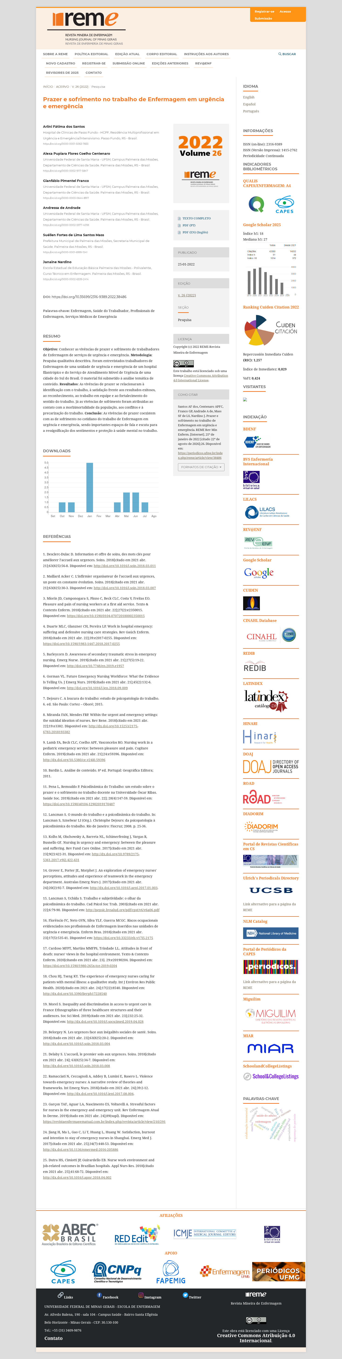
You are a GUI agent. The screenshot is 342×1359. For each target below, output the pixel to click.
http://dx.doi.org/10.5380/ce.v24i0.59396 (74, 760)
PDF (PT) (189, 225)
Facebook (110, 1297)
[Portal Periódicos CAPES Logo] (270, 972)
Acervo (62, 86)
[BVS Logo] (272, 1241)
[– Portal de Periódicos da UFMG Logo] (278, 1279)
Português (251, 111)
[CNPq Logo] (117, 1281)
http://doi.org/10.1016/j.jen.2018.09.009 (97, 688)
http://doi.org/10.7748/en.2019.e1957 (95, 666)
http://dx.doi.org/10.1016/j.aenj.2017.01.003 (124, 888)
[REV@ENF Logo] (258, 548)
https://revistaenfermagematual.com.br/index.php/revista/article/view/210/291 (104, 1121)
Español (249, 104)
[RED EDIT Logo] (137, 1244)
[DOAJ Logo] (271, 772)
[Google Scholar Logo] (258, 579)
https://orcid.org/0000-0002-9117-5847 (65, 170)
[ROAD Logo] (264, 802)
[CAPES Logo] (63, 1281)
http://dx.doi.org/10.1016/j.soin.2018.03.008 (76, 1066)
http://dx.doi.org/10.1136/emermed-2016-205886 (80, 1149)
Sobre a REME (55, 54)
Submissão (263, 18)
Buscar (289, 54)
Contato (94, 72)
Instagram (152, 1297)
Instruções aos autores (206, 54)
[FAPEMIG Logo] (171, 1281)
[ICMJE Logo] (204, 1238)
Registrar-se (94, 63)
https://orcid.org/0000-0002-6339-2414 (66, 279)
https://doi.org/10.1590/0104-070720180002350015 (106, 616)
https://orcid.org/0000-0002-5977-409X (66, 225)
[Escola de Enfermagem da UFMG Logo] (225, 1276)
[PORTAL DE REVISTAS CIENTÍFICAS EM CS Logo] (271, 866)
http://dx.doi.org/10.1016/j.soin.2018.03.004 (76, 1043)
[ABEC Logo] (70, 1245)
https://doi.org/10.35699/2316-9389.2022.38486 (89, 297)
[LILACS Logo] (267, 518)
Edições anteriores (170, 63)
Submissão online (129, 63)
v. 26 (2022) (80, 86)
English (249, 97)
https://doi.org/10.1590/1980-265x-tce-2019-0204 (80, 965)
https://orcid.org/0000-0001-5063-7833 (65, 143)
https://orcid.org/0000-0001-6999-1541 (65, 252)
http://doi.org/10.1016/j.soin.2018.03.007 (125, 588)
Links (68, 1297)
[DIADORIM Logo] (261, 832)
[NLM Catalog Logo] (270, 938)
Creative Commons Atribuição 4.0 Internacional (256, 1338)
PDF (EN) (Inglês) (195, 232)
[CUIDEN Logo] (251, 609)
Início (48, 86)
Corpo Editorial (162, 54)
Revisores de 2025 (62, 72)
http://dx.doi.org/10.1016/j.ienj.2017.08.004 (100, 1093)
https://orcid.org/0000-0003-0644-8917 (66, 197)
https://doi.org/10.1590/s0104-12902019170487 (79, 804)
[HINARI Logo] (259, 742)
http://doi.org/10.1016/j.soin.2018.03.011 (125, 566)
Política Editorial (91, 54)
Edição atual (127, 54)
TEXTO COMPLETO (197, 218)
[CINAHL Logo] (270, 642)
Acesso (285, 11)
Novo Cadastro (60, 63)
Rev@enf (203, 63)
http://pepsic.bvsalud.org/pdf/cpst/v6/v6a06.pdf (122, 910)
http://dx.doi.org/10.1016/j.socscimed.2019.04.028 (105, 1021)
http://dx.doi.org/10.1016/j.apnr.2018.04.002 (77, 1177)
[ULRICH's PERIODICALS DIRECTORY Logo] (271, 895)
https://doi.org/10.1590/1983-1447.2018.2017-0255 (81, 643)
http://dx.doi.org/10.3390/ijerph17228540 (75, 993)
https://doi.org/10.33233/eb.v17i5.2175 (123, 938)
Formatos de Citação (199, 467)
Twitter (195, 1297)
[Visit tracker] (245, 400)
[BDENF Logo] (257, 448)
